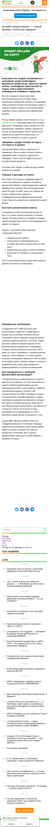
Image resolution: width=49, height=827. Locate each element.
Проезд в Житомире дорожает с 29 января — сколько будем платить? (27, 787)
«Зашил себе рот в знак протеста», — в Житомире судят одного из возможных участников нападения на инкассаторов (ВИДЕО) (25, 705)
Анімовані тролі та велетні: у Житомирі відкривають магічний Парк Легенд (25, 570)
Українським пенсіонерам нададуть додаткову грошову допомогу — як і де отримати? (25, 598)
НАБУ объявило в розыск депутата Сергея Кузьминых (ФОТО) (27, 715)
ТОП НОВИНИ (10, 552)
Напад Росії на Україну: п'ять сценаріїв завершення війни (25, 612)
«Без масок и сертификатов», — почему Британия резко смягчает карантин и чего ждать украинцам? (26, 773)
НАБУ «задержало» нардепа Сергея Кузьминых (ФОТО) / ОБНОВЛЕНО (24, 682)
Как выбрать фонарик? (17, 748)
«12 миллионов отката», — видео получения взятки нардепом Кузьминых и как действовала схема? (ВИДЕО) (26, 723)
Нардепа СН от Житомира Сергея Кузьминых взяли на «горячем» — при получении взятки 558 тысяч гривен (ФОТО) (25, 739)
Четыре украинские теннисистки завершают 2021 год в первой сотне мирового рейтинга (24, 801)
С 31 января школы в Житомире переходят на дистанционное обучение (25, 759)
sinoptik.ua (27, 547)
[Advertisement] (24, 292)
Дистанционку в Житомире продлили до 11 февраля (27, 695)
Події (27, 34)
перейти (11, 824)
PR (12, 34)
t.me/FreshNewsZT (9, 820)
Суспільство (19, 34)
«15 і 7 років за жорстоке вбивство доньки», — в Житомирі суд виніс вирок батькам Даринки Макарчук (25, 583)
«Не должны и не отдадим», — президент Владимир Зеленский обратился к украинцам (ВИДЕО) (26, 633)
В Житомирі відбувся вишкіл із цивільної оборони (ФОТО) (26, 670)
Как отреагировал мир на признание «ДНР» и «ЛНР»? (24, 625)
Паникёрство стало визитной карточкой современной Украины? (25, 657)
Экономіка (5, 34)
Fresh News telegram (25, 16)
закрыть (29, 824)
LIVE (5, 560)
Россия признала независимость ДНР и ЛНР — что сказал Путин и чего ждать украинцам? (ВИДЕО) (25, 643)
